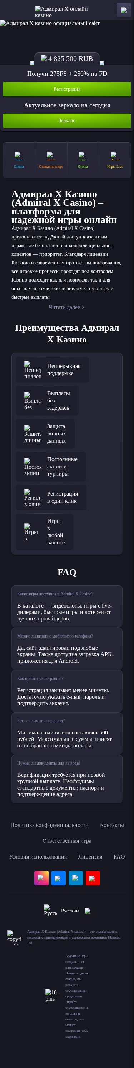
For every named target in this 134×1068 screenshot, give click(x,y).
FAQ (119, 857)
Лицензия (90, 857)
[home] (67, 10)
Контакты (112, 825)
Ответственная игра (67, 841)
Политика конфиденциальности (49, 825)
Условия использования (38, 857)
